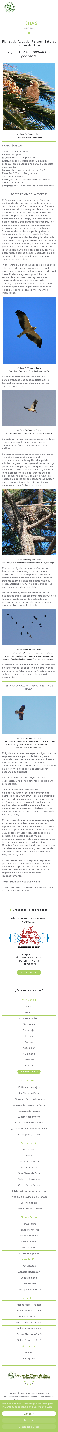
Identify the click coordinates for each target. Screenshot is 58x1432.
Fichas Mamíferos (29, 1229)
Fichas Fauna (29, 1223)
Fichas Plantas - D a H (29, 1322)
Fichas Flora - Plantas (29, 1304)
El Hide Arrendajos (29, 1087)
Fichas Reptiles (29, 1241)
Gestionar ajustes (29, 1426)
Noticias (29, 1012)
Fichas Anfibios (29, 1235)
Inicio (29, 1006)
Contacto (29, 1059)
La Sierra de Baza (29, 1093)
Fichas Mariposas (29, 1253)
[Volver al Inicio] (9, 7)
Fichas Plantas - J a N (29, 1328)
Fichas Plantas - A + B (29, 1310)
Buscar (29, 1065)
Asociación (29, 1047)
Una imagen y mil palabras (29, 1122)
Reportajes (29, 1030)
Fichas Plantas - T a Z (29, 1340)
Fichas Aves (29, 1247)
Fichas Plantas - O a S (29, 1334)
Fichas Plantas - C (29, 1316)
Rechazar (29, 1420)
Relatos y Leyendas (29, 1179)
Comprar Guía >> (29, 1071)
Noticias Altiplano (29, 1018)
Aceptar (29, 1413)
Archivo (29, 1042)
